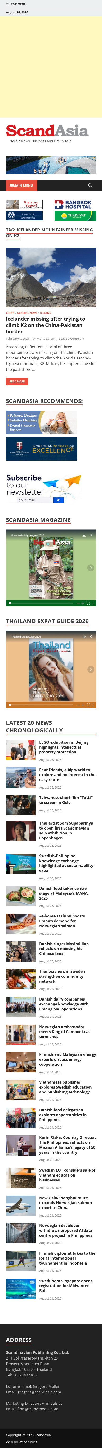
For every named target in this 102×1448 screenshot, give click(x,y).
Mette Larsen (46, 338)
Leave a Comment (71, 338)
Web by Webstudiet (21, 1442)
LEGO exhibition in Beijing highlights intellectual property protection (63, 747)
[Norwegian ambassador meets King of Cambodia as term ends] (21, 1027)
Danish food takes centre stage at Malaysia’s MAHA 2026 (63, 893)
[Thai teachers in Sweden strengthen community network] (21, 971)
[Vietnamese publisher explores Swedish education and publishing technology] (21, 1082)
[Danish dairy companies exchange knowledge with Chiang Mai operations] (21, 999)
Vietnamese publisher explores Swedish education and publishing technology (65, 1087)
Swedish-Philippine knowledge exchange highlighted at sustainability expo (66, 863)
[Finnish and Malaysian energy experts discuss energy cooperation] (21, 1054)
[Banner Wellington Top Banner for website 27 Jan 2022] (24, 208)
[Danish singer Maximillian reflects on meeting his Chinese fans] (21, 944)
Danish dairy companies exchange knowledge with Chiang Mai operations (63, 1004)
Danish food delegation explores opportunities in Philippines (63, 1114)
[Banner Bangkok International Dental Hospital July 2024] (41, 432)
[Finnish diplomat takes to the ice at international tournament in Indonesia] (21, 1253)
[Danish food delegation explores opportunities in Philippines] (21, 1110)
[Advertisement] (51, 67)
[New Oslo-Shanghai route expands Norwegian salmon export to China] (21, 1198)
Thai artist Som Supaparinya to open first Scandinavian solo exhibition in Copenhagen (66, 830)
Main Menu (23, 185)
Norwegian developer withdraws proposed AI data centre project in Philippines (66, 1230)
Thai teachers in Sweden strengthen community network (62, 976)
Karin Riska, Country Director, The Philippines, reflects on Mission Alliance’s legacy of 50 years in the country (67, 1145)
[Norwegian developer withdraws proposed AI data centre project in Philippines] (21, 1226)
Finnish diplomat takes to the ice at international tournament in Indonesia (67, 1258)
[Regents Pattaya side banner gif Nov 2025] (41, 459)
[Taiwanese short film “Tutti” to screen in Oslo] (21, 798)
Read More (15, 380)
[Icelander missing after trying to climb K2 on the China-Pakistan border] (51, 278)
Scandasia (43, 1435)
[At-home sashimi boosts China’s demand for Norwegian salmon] (21, 916)
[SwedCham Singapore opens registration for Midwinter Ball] (21, 1281)
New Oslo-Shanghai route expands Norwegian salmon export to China (65, 1202)
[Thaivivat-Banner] (75, 219)
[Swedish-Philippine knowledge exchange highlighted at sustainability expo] (21, 856)
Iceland (45, 313)
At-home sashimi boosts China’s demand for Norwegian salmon (62, 921)
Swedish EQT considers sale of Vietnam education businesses (67, 1175)
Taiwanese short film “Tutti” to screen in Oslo (66, 800)
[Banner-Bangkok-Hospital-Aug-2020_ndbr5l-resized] (73, 207)
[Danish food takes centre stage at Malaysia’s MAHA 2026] (21, 888)
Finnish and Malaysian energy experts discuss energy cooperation (67, 1059)
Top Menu (18, 4)
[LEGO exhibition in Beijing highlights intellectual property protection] (21, 742)
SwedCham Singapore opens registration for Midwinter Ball (66, 1285)
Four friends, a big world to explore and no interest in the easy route (67, 774)
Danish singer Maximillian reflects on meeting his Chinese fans (64, 948)
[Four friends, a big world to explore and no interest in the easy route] (21, 770)
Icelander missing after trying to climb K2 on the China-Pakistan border (45, 325)
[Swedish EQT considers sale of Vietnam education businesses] (21, 1170)
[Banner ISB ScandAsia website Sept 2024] (51, 172)
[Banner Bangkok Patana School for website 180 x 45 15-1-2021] (24, 219)
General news (27, 313)
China (10, 313)
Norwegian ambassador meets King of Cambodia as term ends (64, 1031)
